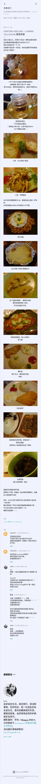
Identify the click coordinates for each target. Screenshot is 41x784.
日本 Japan (7, 18)
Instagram (19, 723)
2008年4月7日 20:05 (21, 625)
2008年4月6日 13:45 (23, 533)
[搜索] (36, 3)
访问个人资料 (7, 737)
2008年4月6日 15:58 (21, 566)
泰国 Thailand (20, 18)
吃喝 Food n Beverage (15, 522)
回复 (11, 546)
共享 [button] (4, 519)
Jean (12, 566)
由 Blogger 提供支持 (22, 772)
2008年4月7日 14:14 (20, 595)
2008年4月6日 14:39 (23, 551)
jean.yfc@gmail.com (11, 732)
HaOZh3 (13, 551)
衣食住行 (7, 8)
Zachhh (13, 533)
